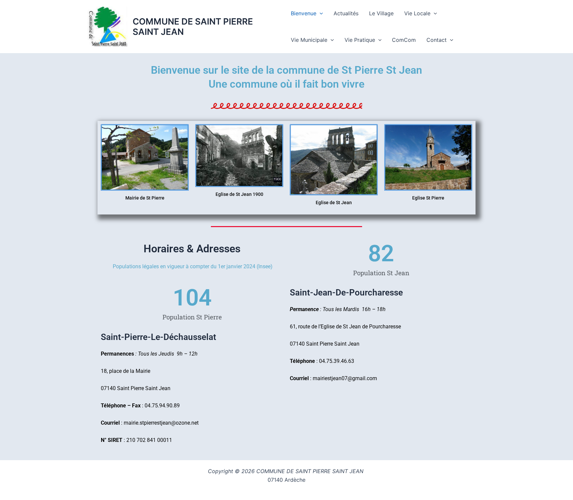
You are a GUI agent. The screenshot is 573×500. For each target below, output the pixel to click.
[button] (319, 13)
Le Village (381, 13)
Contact (436, 40)
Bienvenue (303, 13)
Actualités (346, 13)
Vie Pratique (360, 40)
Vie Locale (417, 13)
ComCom (404, 40)
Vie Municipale (309, 40)
